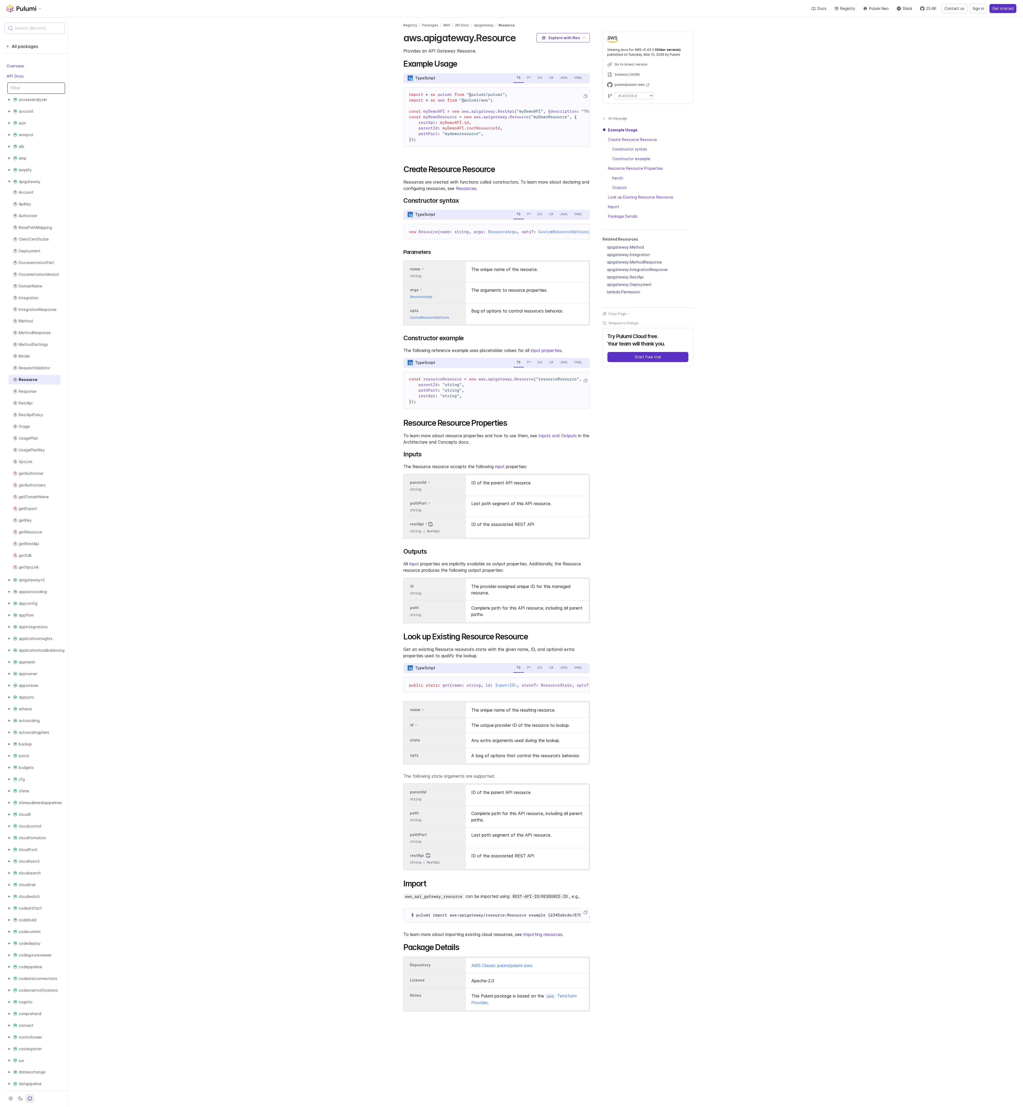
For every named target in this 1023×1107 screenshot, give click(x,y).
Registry (847, 8)
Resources (466, 188)
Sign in (978, 8)
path (414, 608)
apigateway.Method (625, 247)
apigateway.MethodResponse (634, 262)
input (500, 466)
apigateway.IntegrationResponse (637, 269)
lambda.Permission (623, 292)
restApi (417, 524)
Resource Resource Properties (635, 168)
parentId (418, 482)
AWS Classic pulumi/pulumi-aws (501, 965)
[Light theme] (10, 1098)
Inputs (617, 178)
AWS (446, 25)
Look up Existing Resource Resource (640, 197)
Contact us (954, 8)
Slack (907, 8)
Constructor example (631, 158)
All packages (25, 46)
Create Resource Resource (632, 139)
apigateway (484, 25)
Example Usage (623, 130)
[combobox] (34, 28)
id (411, 586)
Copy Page (617, 314)
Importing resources (542, 934)
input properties (546, 350)
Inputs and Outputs (557, 435)
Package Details (623, 216)
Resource (506, 25)
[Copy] (585, 96)
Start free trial (648, 357)
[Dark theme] (20, 1098)
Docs (821, 8)
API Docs (15, 76)
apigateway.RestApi (625, 277)
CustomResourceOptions (563, 232)
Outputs (619, 187)
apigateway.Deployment (629, 284)
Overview (15, 65)
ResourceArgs (502, 232)
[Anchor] (520, 37)
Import (613, 206)
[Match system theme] (30, 1098)
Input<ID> (506, 685)
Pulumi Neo (879, 8)
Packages (430, 25)
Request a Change (623, 323)
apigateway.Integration (628, 254)
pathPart (418, 503)
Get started (1003, 8)
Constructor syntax (629, 149)
